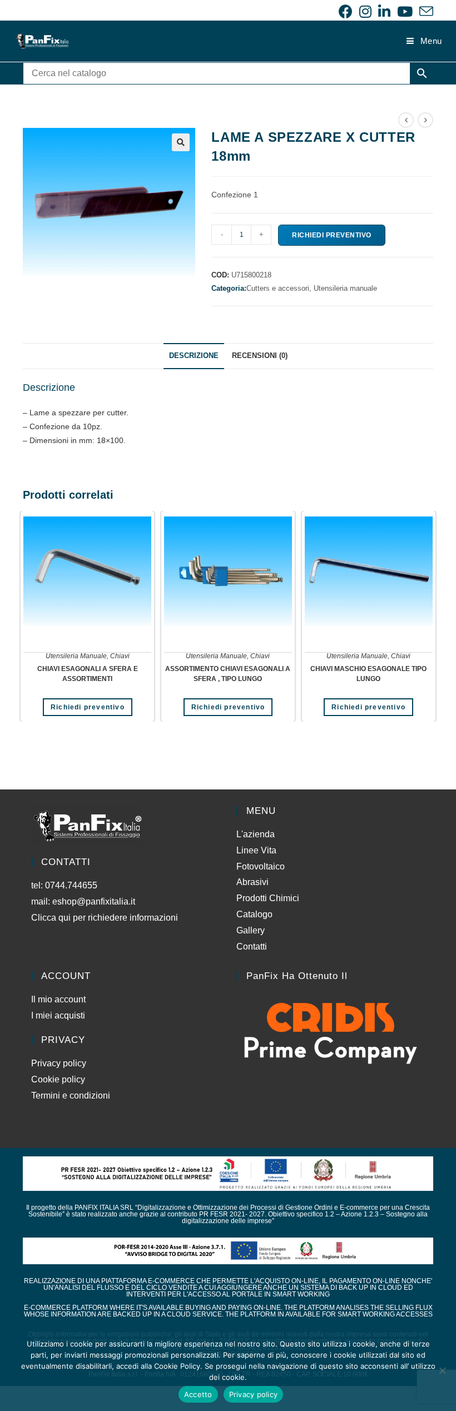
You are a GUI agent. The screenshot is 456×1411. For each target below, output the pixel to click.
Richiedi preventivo (331, 235)
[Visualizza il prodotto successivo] (425, 120)
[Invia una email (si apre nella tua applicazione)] (424, 11)
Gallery (250, 930)
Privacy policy (58, 1063)
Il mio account (58, 999)
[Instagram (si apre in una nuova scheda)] (365, 11)
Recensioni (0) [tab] (260, 356)
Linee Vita (256, 850)
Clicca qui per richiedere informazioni (105, 917)
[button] (181, 142)
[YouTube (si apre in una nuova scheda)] (405, 11)
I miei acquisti (58, 1015)
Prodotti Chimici (267, 898)
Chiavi (120, 656)
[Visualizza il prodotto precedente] (406, 120)
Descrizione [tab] (194, 356)
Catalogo (254, 914)
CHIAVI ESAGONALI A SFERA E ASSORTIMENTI (87, 674)
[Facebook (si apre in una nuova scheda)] (345, 11)
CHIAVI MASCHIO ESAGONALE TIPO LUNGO (368, 674)
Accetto (198, 1394)
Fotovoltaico (260, 866)
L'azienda (255, 834)
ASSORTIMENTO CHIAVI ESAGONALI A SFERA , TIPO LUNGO (227, 674)
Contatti (251, 946)
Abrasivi (252, 882)
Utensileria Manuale (76, 656)
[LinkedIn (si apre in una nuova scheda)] (384, 11)
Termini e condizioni (70, 1095)
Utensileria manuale (345, 288)
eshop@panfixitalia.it (93, 901)
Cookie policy (58, 1079)
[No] (442, 1370)
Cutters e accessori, (280, 288)
